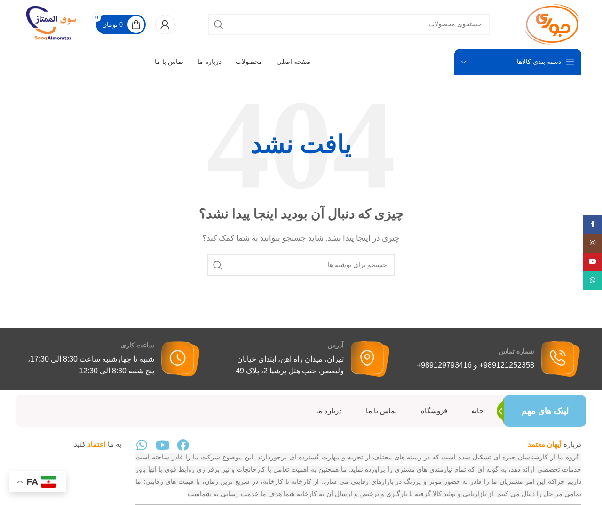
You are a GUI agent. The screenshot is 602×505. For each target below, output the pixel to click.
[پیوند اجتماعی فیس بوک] (592, 224)
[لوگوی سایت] (552, 23)
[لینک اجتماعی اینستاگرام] (592, 243)
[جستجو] (219, 24)
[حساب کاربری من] (165, 24)
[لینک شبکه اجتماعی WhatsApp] (592, 280)
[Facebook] (183, 445)
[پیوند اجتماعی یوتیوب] (592, 261)
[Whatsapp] (141, 445)
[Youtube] (162, 445)
